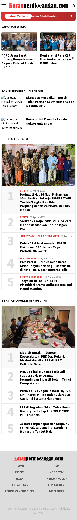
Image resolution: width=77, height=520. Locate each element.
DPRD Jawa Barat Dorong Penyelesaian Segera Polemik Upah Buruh (17, 61)
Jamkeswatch (28, 236)
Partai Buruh (28, 258)
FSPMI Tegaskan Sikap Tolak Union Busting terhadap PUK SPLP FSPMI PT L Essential (45, 411)
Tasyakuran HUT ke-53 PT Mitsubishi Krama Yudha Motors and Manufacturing (46, 285)
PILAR (40, 236)
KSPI (57, 466)
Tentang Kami (19, 485)
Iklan (20, 478)
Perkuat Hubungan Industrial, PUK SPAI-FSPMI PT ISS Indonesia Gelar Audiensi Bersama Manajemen (45, 394)
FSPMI (20, 466)
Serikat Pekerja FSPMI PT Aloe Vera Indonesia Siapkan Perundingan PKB (45, 225)
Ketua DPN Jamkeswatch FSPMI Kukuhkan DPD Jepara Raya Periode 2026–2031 (43, 247)
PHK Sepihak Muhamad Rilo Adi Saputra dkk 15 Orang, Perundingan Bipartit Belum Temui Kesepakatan (45, 377)
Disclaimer (56, 491)
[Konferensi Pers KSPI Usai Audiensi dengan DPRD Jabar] (58, 42)
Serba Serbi (52, 236)
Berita (24, 190)
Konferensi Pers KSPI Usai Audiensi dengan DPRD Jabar (56, 59)
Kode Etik (57, 472)
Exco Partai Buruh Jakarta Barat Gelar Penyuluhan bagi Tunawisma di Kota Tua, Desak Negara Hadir (45, 266)
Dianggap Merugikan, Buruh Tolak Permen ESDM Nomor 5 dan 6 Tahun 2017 (50, 102)
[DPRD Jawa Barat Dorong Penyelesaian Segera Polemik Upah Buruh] (19, 42)
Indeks (20, 472)
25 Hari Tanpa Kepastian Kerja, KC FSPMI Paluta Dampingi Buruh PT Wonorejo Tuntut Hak (44, 427)
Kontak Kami (56, 485)
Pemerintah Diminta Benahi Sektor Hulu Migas (46, 121)
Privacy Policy (57, 478)
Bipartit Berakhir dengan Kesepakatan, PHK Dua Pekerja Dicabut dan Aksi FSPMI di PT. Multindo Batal (42, 358)
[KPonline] (38, 5)
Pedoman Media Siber (19, 491)
